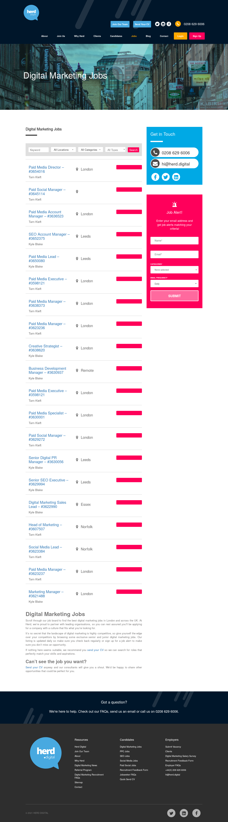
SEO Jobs (125, 755)
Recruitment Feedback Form (134, 769)
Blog (148, 36)
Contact (164, 36)
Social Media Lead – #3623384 (45, 549)
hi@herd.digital (172, 774)
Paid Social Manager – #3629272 (47, 437)
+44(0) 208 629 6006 (175, 769)
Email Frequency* (159, 278)
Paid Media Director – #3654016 (46, 169)
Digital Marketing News (86, 765)
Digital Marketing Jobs (131, 746)
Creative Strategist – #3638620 (45, 348)
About (44, 36)
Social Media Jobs (129, 760)
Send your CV (34, 667)
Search (133, 150)
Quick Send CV (127, 779)
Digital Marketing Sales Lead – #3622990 (47, 504)
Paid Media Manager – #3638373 (47, 303)
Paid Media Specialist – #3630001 (48, 415)
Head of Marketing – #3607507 (45, 526)
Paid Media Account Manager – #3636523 (46, 213)
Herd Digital (80, 746)
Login (180, 36)
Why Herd (79, 36)
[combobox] (63, 149)
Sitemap (79, 782)
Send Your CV (142, 24)
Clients (97, 36)
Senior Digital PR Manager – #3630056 (46, 459)
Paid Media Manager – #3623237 (47, 571)
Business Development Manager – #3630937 (47, 370)
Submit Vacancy (173, 746)
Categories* (156, 264)
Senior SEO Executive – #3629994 (48, 482)
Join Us (61, 36)
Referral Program (83, 769)
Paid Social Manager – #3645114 (47, 191)
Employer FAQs (173, 765)
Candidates (116, 36)
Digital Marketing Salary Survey (180, 755)
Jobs (134, 36)
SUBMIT (174, 295)
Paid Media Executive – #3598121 (48, 280)
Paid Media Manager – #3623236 (47, 325)
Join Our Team (120, 24)
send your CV (95, 650)
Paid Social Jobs (128, 765)
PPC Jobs (125, 751)
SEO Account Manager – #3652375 (49, 236)
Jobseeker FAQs (128, 774)
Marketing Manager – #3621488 (46, 593)
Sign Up (197, 36)
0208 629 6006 (194, 24)
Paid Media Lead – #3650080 (44, 258)
